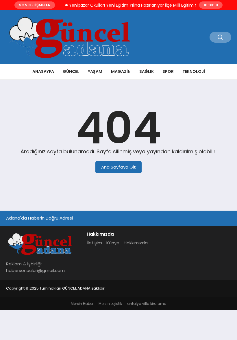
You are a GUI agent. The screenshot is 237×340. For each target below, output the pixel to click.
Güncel (71, 71)
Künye (112, 243)
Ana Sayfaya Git (118, 167)
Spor (168, 71)
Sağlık (146, 71)
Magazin (121, 71)
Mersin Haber (82, 303)
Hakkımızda (136, 243)
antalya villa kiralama (146, 303)
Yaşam (95, 71)
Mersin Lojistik (110, 303)
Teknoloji (193, 71)
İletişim (94, 243)
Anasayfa (43, 71)
